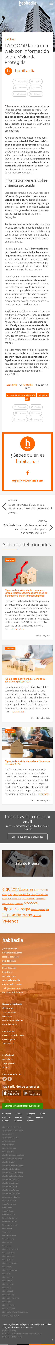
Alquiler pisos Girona (10, 1179)
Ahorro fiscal (8, 1043)
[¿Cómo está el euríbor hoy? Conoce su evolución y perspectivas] (27, 660)
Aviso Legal (7, 1324)
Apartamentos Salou (10, 1138)
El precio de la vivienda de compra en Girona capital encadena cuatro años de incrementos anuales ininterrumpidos (26, 593)
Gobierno (19, 903)
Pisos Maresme (8, 1152)
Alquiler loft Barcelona (11, 1169)
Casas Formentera (9, 1204)
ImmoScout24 (28, 1333)
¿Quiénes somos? (10, 949)
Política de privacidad (23, 1324)
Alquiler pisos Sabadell (11, 1193)
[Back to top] (48, 1338)
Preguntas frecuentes (12, 953)
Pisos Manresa (7, 1277)
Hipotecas (11, 909)
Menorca (18, 1117)
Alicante (30, 1121)
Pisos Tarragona (8, 1305)
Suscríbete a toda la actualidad (27, 836)
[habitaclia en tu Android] (32, 1095)
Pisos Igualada (7, 1260)
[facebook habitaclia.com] (9, 1078)
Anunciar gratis (9, 976)
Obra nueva (7, 1008)
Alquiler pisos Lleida (10, 1183)
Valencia (5, 1121)
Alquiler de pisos (8, 1162)
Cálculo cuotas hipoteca (13, 1035)
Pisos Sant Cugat (8, 1295)
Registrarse (7, 972)
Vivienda (10, 921)
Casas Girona (7, 1207)
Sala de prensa (9, 961)
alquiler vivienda (41, 890)
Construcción (16, 899)
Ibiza (29, 1117)
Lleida (42, 1114)
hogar (25, 909)
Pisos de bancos (9, 1024)
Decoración (40, 899)
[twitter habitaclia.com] (4, 1078)
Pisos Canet (6, 1246)
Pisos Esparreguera (9, 1225)
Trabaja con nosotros (11, 988)
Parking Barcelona (9, 1148)
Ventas (37, 915)
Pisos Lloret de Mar (9, 1263)
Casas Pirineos (7, 1134)
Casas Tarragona (8, 1214)
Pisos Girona (7, 1228)
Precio (27, 915)
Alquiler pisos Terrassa (11, 1190)
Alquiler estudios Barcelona (13, 1165)
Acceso (5, 1067)
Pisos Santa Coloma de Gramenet (15, 1312)
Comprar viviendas (9, 1221)
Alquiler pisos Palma (10, 1186)
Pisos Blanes (7, 1242)
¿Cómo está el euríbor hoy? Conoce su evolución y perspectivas (25, 680)
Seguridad (8, 1327)
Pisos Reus (6, 1274)
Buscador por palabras (12, 1020)
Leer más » (18, 629)
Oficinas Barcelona (9, 1235)
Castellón (18, 1121)
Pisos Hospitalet (8, 1256)
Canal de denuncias (23, 1327)
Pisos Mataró (7, 1281)
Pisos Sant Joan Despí (10, 1298)
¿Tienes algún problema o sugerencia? (22, 1106)
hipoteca (31, 903)
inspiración (11, 915)
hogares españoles (38, 910)
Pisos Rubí (6, 1288)
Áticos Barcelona (8, 1141)
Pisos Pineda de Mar (10, 1270)
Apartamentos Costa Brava (12, 1131)
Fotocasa (6, 1333)
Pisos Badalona (8, 1239)
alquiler (9, 889)
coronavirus (28, 898)
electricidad (8, 903)
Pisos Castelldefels (9, 1218)
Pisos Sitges (6, 1302)
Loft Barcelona (8, 1145)
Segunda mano (9, 1012)
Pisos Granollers (8, 1253)
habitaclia (25, 70)
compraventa (21, 894)
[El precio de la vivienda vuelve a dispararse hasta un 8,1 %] (27, 742)
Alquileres (25, 889)
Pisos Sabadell (7, 1291)
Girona (18, 1114)
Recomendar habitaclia (12, 992)
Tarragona (30, 1114)
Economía (12, 384)
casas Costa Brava (9, 1200)
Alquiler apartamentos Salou (13, 1155)
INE (47, 909)
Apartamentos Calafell (11, 1197)
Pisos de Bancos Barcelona (12, 1158)
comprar (7, 894)
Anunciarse (7, 1059)
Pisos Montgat (7, 1284)
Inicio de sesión (9, 968)
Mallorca (6, 1117)
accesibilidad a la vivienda (21, 395)
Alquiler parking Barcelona (12, 1176)
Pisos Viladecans (8, 1309)
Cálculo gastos (9, 1039)
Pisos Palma (6, 1267)
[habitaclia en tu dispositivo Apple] (12, 1095)
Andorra (39, 1117)
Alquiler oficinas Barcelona (12, 1172)
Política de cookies (43, 1324)
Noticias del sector (10, 957)
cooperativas (37, 397)
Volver (11, 39)
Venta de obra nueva (10, 1316)
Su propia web (8, 1063)
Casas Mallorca (7, 1211)
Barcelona (6, 1114)
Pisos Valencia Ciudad (10, 1249)
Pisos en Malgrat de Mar (11, 1127)
